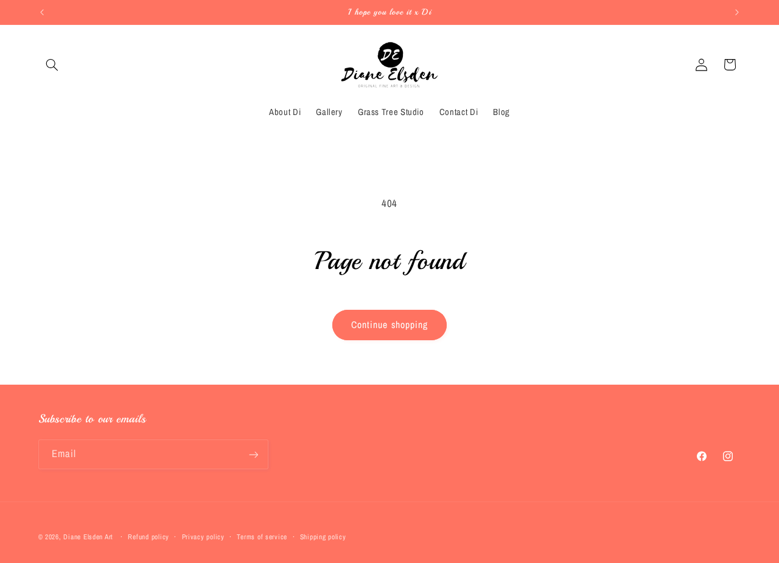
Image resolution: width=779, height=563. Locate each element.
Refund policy (148, 537)
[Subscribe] (253, 454)
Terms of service (262, 537)
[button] (52, 65)
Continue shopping (389, 324)
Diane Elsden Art (88, 537)
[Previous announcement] (42, 12)
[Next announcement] (737, 12)
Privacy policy (203, 537)
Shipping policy (323, 537)
